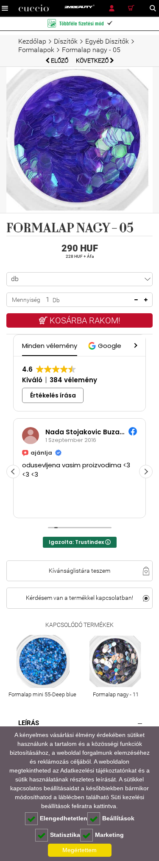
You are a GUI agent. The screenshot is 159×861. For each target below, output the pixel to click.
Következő (93, 60)
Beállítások (118, 818)
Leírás (28, 723)
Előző (60, 60)
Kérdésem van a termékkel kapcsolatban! (79, 597)
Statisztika (65, 834)
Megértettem (79, 850)
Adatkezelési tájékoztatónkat (98, 770)
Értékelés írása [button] (53, 395)
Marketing (109, 834)
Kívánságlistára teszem (79, 570)
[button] (106, 345)
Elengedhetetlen (63, 818)
